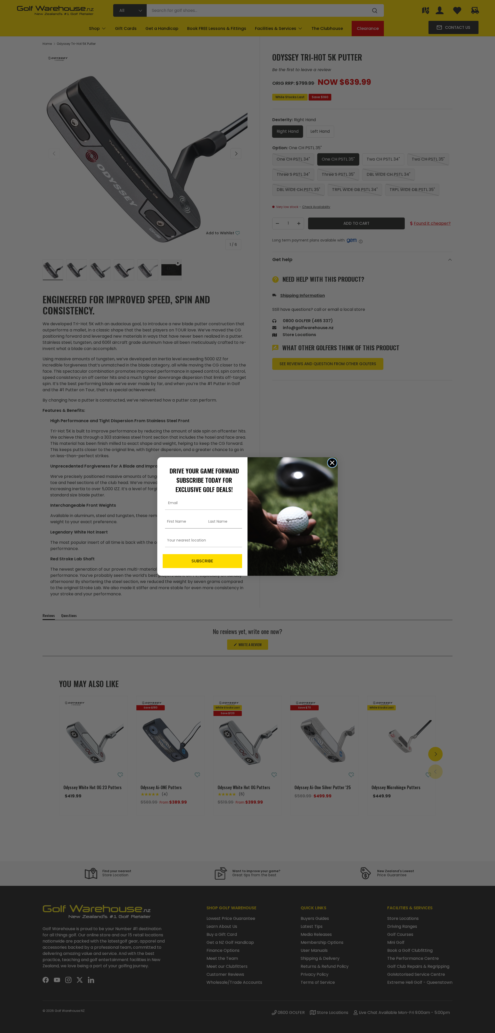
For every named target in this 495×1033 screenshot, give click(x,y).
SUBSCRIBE (202, 561)
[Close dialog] (332, 462)
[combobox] (201, 540)
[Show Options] (237, 540)
